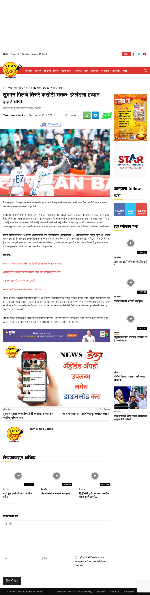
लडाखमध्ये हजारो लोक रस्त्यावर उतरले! (19, 280)
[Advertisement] (75, 25)
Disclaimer (100, 591)
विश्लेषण (82, 489)
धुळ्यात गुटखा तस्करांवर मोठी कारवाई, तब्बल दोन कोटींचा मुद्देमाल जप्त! (32, 272)
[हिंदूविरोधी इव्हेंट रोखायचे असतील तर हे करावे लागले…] (94, 476)
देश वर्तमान (6, 489)
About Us (114, 591)
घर (4, 87)
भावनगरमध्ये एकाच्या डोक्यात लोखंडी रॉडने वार (22, 289)
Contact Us (128, 591)
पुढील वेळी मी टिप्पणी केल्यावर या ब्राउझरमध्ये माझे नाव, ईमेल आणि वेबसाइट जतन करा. (91, 561)
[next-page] (11, 505)
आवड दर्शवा (119, 204)
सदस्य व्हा (141, 204)
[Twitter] (139, 54)
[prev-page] (5, 505)
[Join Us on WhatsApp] (106, 115)
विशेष (10, 87)
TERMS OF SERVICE (65, 591)
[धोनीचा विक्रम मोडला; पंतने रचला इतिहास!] (130, 358)
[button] (145, 70)
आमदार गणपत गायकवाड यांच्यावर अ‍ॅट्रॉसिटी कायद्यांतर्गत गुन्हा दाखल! (32, 263)
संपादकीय (117, 412)
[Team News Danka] (15, 434)
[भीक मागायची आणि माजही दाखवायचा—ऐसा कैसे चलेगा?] (130, 397)
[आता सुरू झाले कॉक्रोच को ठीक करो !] (18, 476)
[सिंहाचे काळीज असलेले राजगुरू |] (56, 476)
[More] (120, 115)
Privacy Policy (85, 591)
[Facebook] (133, 54)
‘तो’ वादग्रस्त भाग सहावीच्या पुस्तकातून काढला (85, 413)
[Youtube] (144, 54)
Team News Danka (14, 115)
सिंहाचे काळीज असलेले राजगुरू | (55, 493)
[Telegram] (95, 115)
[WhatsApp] (87, 115)
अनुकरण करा (130, 204)
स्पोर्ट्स (116, 372)
